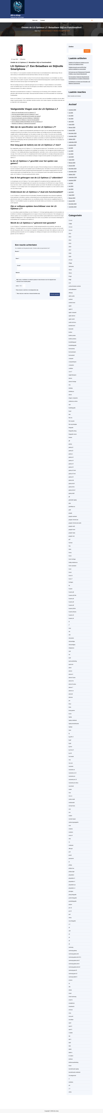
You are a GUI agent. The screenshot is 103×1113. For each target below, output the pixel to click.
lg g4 (70, 743)
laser (70, 730)
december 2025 (72, 133)
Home (36, 30)
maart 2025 (71, 159)
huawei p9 (71, 605)
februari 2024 (72, 198)
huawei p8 (71, 602)
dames (70, 378)
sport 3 (70, 1029)
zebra (70, 1092)
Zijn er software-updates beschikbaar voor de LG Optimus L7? (27, 121)
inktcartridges (72, 644)
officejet (71, 848)
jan (69, 700)
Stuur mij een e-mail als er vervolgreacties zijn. (27, 289)
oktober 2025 (72, 139)
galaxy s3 (71, 460)
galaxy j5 (71, 450)
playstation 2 (72, 878)
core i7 (70, 371)
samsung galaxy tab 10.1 (75, 957)
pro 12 (70, 907)
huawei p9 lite (72, 608)
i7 (69, 625)
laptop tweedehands (74, 723)
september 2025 (73, 142)
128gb (70, 223)
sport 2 (70, 1026)
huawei (70, 588)
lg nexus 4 (71, 750)
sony (70, 1013)
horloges (71, 582)
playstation (71, 874)
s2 (69, 927)
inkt (69, 634)
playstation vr (72, 888)
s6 (69, 944)
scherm (70, 980)
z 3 (69, 1088)
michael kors (72, 805)
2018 (70, 253)
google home (72, 529)
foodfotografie (72, 407)
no (69, 842)
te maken (71, 1055)
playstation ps (72, 884)
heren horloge (72, 559)
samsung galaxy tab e (74, 963)
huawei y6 (71, 618)
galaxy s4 (71, 463)
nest (70, 825)
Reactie (17, 251)
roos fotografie (72, 921)
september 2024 (73, 177)
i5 (69, 621)
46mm (70, 273)
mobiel (70, 815)
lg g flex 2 (71, 736)
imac (70, 628)
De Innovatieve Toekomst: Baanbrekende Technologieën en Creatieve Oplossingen (79, 77)
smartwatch (71, 1006)
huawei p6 (71, 598)
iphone (70, 671)
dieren (70, 394)
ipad (70, 657)
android (70, 299)
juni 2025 (71, 151)
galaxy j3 (71, 447)
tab (69, 1036)
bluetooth (71, 329)
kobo (70, 707)
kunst (70, 713)
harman (70, 542)
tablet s (70, 1052)
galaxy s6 (71, 477)
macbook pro (72, 776)
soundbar (71, 1019)
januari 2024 (72, 201)
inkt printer (71, 638)
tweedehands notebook (74, 1072)
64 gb (70, 276)
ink (69, 631)
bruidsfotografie (72, 345)
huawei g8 (71, 592)
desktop (71, 388)
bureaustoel (72, 355)
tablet (70, 1049)
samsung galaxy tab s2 (74, 967)
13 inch (70, 227)
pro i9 (70, 911)
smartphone (72, 1003)
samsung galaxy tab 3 (74, 960)
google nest (71, 536)
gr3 (69, 539)
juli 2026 (71, 112)
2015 (70, 243)
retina (70, 917)
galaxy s (71, 454)
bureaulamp (72, 348)
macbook (71, 766)
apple (70, 306)
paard (70, 855)
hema (70, 552)
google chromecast (73, 519)
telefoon (71, 1059)
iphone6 (71, 694)
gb (69, 496)
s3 (69, 934)
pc (69, 861)
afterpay (71, 292)
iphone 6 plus (72, 677)
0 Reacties (22, 59)
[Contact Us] (91, 20)
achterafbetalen (72, 289)
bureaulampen (72, 352)
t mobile (71, 1032)
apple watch (72, 319)
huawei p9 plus (72, 611)
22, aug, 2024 (14, 59)
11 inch (70, 220)
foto (69, 414)
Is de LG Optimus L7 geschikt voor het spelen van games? (26, 116)
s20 (69, 930)
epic (70, 404)
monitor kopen (72, 819)
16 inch (70, 230)
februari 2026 (72, 127)
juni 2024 (71, 186)
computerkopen (72, 361)
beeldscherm (72, 325)
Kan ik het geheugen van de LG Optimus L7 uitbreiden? (25, 118)
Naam (17, 258)
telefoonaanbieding (73, 1062)
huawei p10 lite (72, 595)
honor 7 (70, 578)
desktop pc (71, 391)
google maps (72, 532)
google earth (72, 526)
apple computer (72, 312)
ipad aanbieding (73, 661)
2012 (70, 236)
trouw (70, 1065)
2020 (70, 256)
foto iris (70, 417)
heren (70, 555)
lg (39, 30)
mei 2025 (71, 154)
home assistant (72, 565)
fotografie (71, 427)
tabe (70, 1046)
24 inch (70, 259)
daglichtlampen (72, 375)
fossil (70, 411)
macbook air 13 (72, 773)
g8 (69, 440)
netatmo (71, 828)
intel (70, 651)
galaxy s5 (71, 467)
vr (69, 1078)
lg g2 (70, 740)
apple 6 (70, 309)
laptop (70, 717)
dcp (69, 384)
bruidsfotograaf (72, 342)
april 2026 (71, 121)
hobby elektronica (73, 562)
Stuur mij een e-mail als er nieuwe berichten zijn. (28, 293)
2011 (70, 233)
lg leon (70, 746)
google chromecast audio (75, 523)
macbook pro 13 (73, 779)
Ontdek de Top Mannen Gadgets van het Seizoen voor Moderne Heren (79, 63)
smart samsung (72, 996)
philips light (71, 871)
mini (70, 809)
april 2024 (71, 192)
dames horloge (72, 381)
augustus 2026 (72, 109)
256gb (70, 263)
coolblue (71, 368)
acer (70, 282)
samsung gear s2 (73, 973)
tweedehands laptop (74, 1069)
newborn (71, 832)
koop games (72, 710)
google (70, 513)
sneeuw (71, 1009)
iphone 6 (71, 674)
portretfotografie (72, 901)
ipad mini (71, 664)
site (69, 986)
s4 (69, 937)
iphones (71, 697)
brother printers (72, 338)
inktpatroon (71, 648)
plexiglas (71, 891)
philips (70, 865)
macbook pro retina (73, 782)
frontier (70, 437)
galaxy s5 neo (72, 473)
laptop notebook (73, 720)
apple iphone (72, 315)
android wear (72, 302)
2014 (70, 240)
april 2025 (71, 156)
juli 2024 (71, 183)
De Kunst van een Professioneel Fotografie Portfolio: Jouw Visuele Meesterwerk (79, 73)
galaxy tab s (72, 486)
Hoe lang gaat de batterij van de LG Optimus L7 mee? (25, 114)
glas (70, 503)
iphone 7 (71, 687)
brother (70, 332)
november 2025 (72, 136)
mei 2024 (71, 189)
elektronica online (73, 401)
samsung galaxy (73, 950)
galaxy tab (71, 480)
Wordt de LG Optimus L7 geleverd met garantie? (24, 123)
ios (69, 654)
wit (69, 1085)
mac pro (71, 763)
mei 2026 (71, 118)
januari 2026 (72, 130)
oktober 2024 (72, 174)
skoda (70, 990)
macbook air (72, 769)
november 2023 (72, 206)
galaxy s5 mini (72, 470)
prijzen (70, 904)
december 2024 (72, 168)
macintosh (71, 786)
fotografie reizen (73, 434)
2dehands (71, 266)
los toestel (71, 756)
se (69, 983)
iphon (70, 667)
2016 (70, 246)
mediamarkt (71, 802)
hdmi (70, 549)
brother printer (72, 335)
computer (71, 358)
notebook (71, 845)
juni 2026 (71, 115)
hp (69, 585)
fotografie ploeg (72, 430)
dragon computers (73, 398)
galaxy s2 (71, 457)
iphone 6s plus (72, 684)
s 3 (69, 924)
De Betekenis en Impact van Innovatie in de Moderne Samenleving (79, 82)
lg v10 (70, 753)
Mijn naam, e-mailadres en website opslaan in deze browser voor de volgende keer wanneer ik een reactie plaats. (36, 280)
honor (70, 572)
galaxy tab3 (71, 493)
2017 (70, 250)
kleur (70, 703)
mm (69, 812)
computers (71, 365)
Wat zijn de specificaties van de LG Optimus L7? (24, 112)
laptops (70, 726)
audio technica (72, 322)
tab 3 (70, 1039)
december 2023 (72, 203)
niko (70, 838)
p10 (70, 851)
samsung (71, 947)
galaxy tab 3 (72, 483)
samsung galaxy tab (74, 953)
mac (70, 759)
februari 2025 (72, 162)
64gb (70, 279)
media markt (72, 799)
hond (70, 569)
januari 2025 (72, 165)
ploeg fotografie (72, 894)
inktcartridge (72, 641)
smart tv (71, 999)
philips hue (71, 868)
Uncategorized (72, 1075)
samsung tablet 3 (73, 976)
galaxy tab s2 (72, 490)
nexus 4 (71, 835)
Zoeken (71, 46)
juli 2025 (71, 148)
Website (18, 272)
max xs (70, 796)
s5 (69, 940)
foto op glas (71, 421)
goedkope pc (72, 506)
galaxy (70, 444)
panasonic (71, 858)
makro (70, 789)
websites (71, 1082)
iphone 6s (71, 680)
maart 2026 (71, 124)
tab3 (70, 1042)
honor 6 (70, 575)
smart (70, 993)
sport (70, 1022)
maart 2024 (71, 195)
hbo (70, 546)
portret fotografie (73, 898)
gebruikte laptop (73, 500)
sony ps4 (71, 1016)
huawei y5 (71, 615)
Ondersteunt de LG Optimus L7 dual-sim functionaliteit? (25, 119)
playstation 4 (72, 881)
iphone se (71, 690)
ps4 (69, 914)
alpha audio (72, 296)
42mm (70, 269)
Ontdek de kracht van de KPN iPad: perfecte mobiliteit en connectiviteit (77, 68)
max (70, 792)
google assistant (73, 516)
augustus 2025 (72, 145)
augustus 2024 (72, 180)
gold (70, 509)
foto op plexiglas (73, 424)
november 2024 (72, 171)
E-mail (19, 265)
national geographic (74, 822)
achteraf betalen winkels (75, 286)
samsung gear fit (73, 970)
